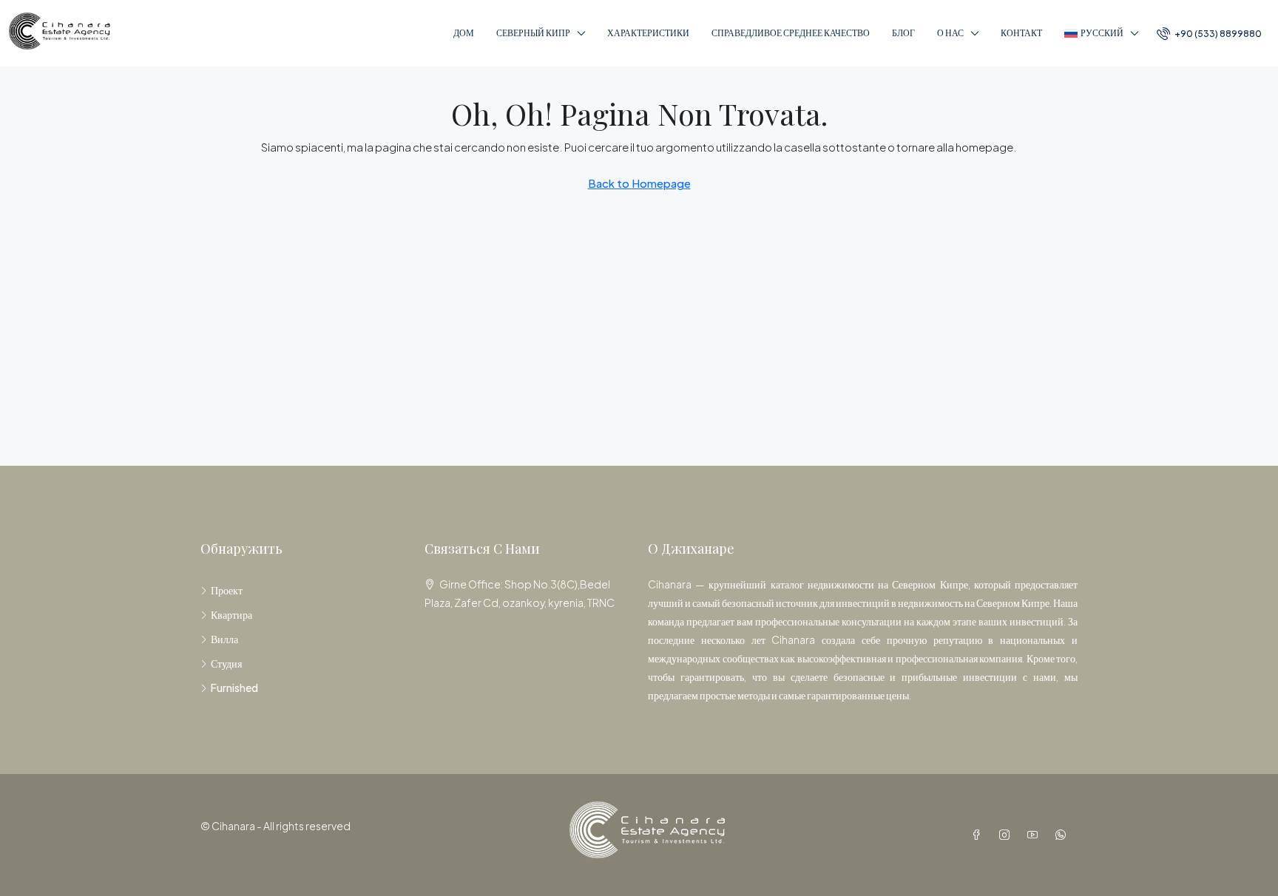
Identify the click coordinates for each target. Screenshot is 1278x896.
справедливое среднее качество (790, 32)
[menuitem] (1209, 34)
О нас (950, 32)
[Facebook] (979, 834)
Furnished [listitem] (234, 687)
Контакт (1021, 32)
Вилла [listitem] (224, 638)
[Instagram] (1007, 834)
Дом (463, 32)
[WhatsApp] (1063, 834)
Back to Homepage (639, 183)
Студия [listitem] (226, 663)
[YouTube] (1035, 834)
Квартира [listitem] (231, 614)
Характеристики (648, 32)
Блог (903, 32)
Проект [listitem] (227, 590)
